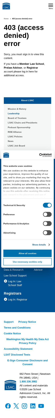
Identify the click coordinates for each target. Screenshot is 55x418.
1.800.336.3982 (28, 381)
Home (6, 19)
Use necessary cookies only (27, 262)
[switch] (47, 214)
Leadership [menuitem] (14, 113)
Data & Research (13, 269)
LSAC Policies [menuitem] (15, 136)
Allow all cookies (27, 253)
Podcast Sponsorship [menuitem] (19, 127)
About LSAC (27, 100)
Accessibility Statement (18, 348)
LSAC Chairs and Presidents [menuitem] (22, 122)
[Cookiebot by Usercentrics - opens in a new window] (39, 155)
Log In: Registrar (17, 299)
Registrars (12, 293)
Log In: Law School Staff (15, 283)
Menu (51, 8)
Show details (39, 244)
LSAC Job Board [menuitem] (16, 145)
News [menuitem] (10, 141)
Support (9, 321)
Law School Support (15, 275)
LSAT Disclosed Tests (17, 354)
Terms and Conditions (17, 327)
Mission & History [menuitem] (17, 109)
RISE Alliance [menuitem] (15, 132)
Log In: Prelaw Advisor (42, 268)
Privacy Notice (27, 321)
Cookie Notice (12, 333)
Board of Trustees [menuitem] (17, 118)
